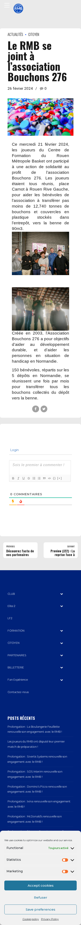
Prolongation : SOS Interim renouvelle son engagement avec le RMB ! (35, 774)
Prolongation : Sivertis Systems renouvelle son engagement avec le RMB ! (37, 759)
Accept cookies (41, 885)
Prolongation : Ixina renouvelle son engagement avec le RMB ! (39, 804)
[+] (59, 478)
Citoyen (33, 34)
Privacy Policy (50, 919)
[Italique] (18, 478)
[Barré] (28, 478)
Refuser (40, 897)
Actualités (15, 34)
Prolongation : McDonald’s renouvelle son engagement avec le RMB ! (35, 819)
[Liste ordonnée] (33, 478)
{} (54, 478)
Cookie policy (30, 919)
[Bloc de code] (49, 478)
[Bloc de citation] (44, 478)
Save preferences (40, 909)
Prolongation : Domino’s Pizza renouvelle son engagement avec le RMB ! (37, 789)
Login (14, 450)
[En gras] (13, 478)
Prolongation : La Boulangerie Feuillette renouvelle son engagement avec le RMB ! (35, 729)
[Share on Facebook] (35, 409)
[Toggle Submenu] (61, 594)
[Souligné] (23, 478)
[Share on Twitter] (44, 409)
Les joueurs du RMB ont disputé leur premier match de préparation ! (36, 744)
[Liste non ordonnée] (38, 478)
